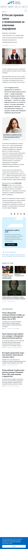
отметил (14, 185)
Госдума (17, 254)
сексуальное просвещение (18, 256)
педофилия (9, 256)
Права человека (11, 301)
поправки (15, 69)
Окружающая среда (16, 347)
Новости (4, 11)
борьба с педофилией (10, 254)
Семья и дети (5, 45)
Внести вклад (11, 244)
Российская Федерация (10, 252)
